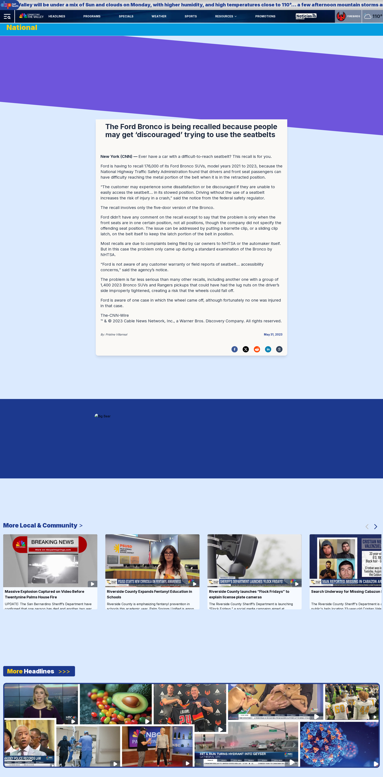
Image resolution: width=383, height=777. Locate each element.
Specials (126, 16)
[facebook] (234, 349)
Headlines (56, 16)
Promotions (265, 16)
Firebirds (353, 16)
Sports (191, 16)
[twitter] (246, 349)
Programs (92, 16)
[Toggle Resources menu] (235, 16)
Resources (224, 16)
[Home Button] (31, 16)
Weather (159, 16)
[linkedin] (268, 349)
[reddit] (257, 349)
